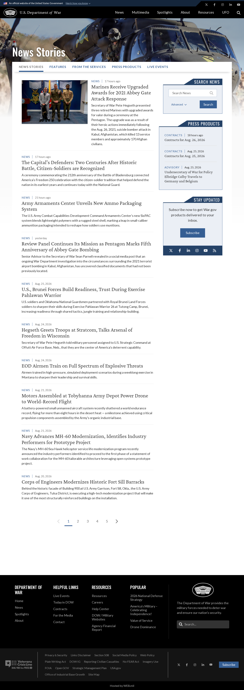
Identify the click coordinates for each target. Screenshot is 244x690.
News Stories (31, 67)
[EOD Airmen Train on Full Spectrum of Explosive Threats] (88, 369)
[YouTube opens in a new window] (238, 4)
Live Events (157, 67)
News (119, 12)
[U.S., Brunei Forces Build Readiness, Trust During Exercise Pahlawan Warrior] (88, 297)
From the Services (89, 67)
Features (57, 67)
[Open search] (238, 12)
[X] (171, 250)
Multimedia (140, 12)
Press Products (126, 67)
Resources (206, 12)
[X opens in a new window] (206, 4)
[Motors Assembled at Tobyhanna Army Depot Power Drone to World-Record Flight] (88, 404)
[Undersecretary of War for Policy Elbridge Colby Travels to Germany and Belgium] (191, 172)
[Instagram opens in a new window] (222, 4)
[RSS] (214, 250)
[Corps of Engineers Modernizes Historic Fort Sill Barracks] (88, 487)
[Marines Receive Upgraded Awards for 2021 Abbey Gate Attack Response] (88, 112)
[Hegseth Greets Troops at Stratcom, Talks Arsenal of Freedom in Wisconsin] (88, 336)
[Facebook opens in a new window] (214, 4)
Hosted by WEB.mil (122, 685)
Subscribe (193, 233)
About (185, 12)
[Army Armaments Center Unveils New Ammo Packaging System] (88, 211)
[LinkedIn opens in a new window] (230, 4)
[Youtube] (205, 250)
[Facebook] (179, 250)
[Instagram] (197, 250)
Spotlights (165, 12)
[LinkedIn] (188, 250)
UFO (225, 12)
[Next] (117, 521)
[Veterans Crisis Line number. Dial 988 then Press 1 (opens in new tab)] (18, 664)
